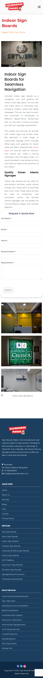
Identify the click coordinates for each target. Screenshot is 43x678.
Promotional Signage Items (14, 625)
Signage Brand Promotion (13, 574)
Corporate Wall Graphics (12, 615)
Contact (5, 514)
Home (4, 490)
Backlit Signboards (10, 610)
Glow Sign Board (9, 643)
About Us (6, 495)
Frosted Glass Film (10, 634)
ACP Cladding (8, 560)
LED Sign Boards (9, 532)
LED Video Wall (8, 601)
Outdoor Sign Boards (11, 546)
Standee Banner (9, 639)
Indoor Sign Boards (10, 541)
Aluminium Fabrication (12, 620)
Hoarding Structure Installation (15, 606)
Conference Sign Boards (12, 579)
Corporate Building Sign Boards (15, 551)
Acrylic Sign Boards (10, 555)
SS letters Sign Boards (11, 570)
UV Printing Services (11, 629)
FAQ (4, 509)
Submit (8, 290)
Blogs (4, 504)
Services (5, 499)
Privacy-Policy (8, 518)
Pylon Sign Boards (10, 536)
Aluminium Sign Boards (12, 565)
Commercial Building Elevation (15, 596)
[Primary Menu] (39, 7)
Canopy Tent (7, 648)
